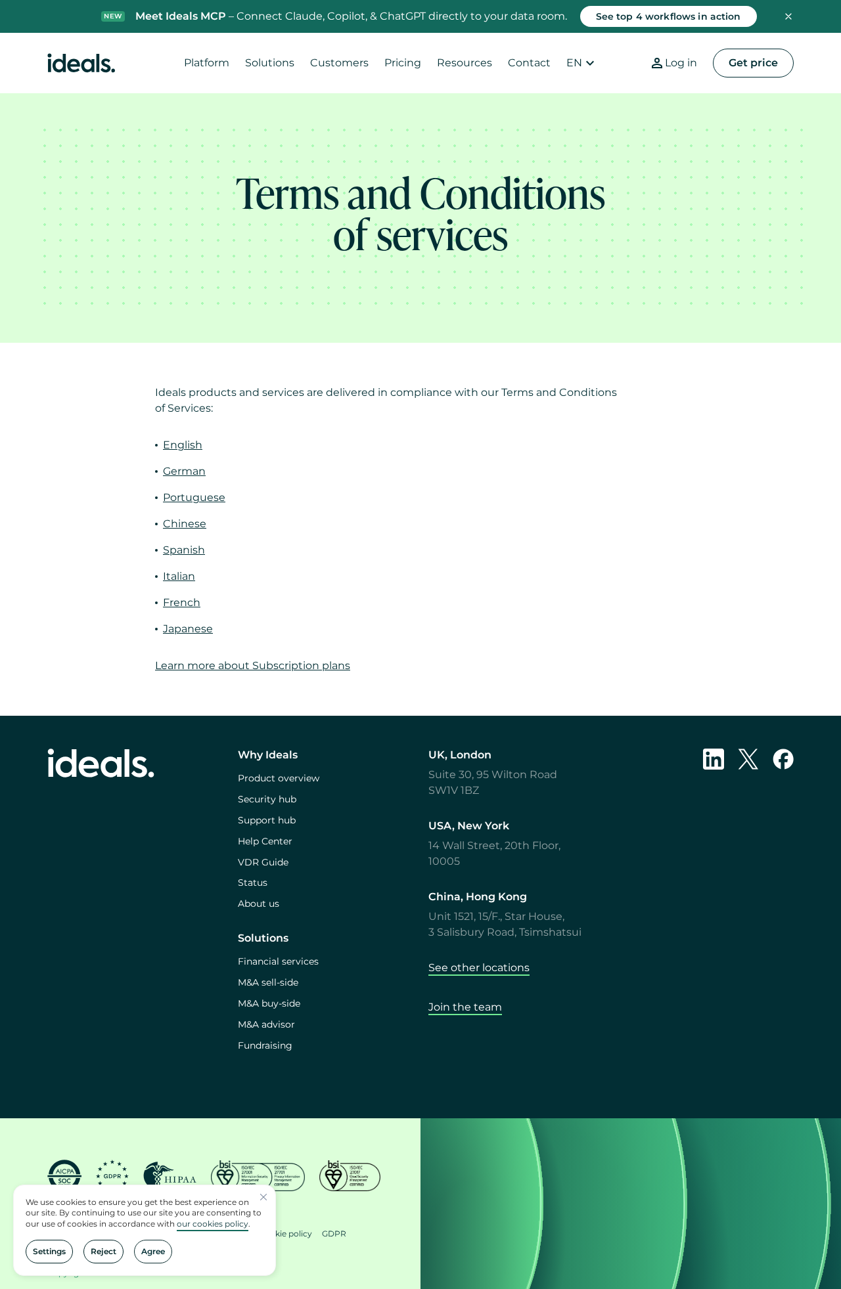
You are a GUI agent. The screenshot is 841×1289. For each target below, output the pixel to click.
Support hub (267, 820)
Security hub (267, 799)
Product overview (278, 778)
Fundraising (265, 1045)
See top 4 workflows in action (668, 16)
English (182, 445)
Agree (153, 1251)
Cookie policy (285, 1233)
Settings (49, 1251)
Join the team (465, 1007)
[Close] (788, 16)
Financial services (278, 961)
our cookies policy (212, 1224)
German (184, 471)
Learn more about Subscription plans (252, 665)
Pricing (402, 62)
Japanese (188, 629)
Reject (103, 1251)
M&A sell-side (268, 982)
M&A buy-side (269, 1003)
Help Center (265, 841)
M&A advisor (266, 1024)
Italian (179, 576)
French (181, 602)
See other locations (479, 967)
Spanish (184, 550)
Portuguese (194, 497)
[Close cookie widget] (263, 1197)
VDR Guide (263, 862)
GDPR (334, 1233)
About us (258, 903)
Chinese (184, 523)
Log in (681, 62)
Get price (753, 62)
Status (252, 882)
